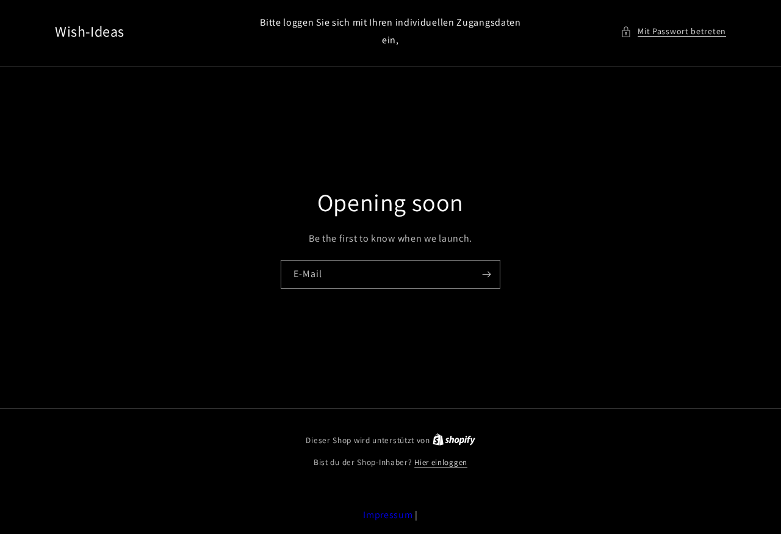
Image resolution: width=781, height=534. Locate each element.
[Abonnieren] (486, 274)
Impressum (387, 514)
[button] (673, 31)
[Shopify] (454, 440)
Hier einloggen (440, 462)
